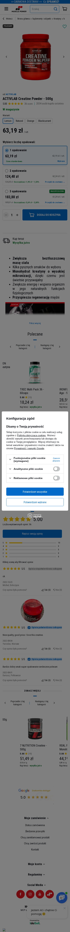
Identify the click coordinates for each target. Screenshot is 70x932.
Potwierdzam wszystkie (35, 491)
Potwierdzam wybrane (35, 502)
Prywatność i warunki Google (29, 448)
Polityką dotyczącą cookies (31, 435)
